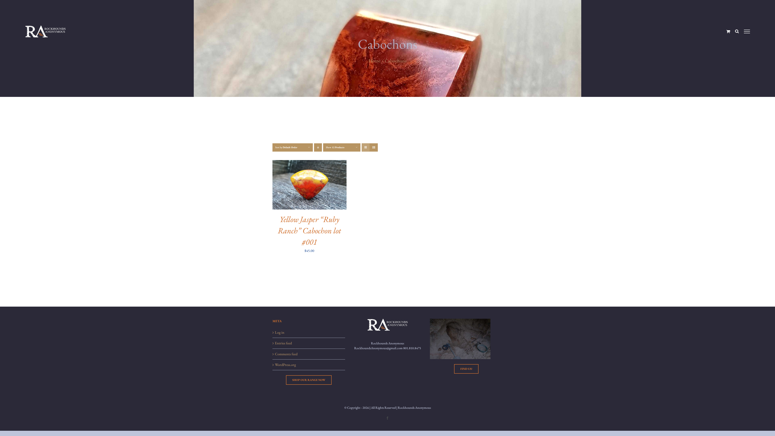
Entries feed (283, 343)
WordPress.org (285, 364)
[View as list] (374, 147)
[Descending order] (318, 147)
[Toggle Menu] (746, 31)
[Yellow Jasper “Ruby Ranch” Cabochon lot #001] (309, 163)
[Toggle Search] (737, 31)
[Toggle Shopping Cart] (728, 31)
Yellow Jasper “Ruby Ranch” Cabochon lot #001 (309, 230)
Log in (279, 332)
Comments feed (286, 354)
